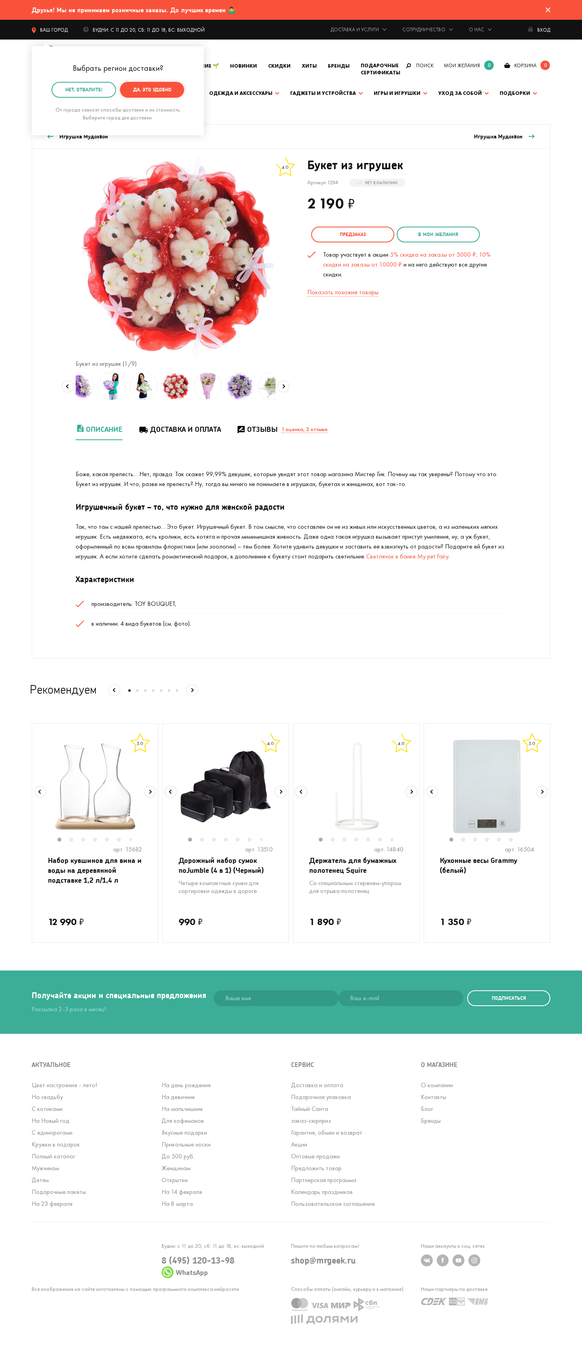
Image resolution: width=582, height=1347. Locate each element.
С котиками (47, 1109)
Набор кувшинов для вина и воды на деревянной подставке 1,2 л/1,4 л (95, 870)
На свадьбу (47, 1097)
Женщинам (176, 1168)
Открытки (175, 1180)
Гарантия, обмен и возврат (326, 1132)
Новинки (243, 65)
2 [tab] (75, 840)
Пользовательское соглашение (333, 1203)
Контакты (433, 1097)
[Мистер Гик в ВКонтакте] (427, 1260)
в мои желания (438, 234)
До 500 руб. (178, 1156)
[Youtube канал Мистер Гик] (458, 1260)
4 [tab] (99, 840)
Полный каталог (53, 1156)
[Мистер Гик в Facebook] (443, 1260)
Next (283, 386)
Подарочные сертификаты (380, 69)
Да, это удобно (152, 90)
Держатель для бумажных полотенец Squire (352, 865)
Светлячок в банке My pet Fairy (407, 556)
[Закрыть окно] (548, 10)
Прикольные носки (186, 1144)
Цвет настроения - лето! (64, 1085)
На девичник (178, 1097)
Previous (68, 386)
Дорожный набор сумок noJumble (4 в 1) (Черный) (221, 865)
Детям (40, 1180)
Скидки (279, 65)
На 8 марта (177, 1203)
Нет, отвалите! (84, 90)
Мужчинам (45, 1168)
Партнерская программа (323, 1180)
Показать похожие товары (342, 292)
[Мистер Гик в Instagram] (474, 1260)
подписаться (509, 998)
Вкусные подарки (184, 1132)
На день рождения (186, 1085)
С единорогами (52, 1132)
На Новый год (50, 1120)
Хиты (309, 65)
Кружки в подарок (56, 1144)
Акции (299, 1144)
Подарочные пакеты (59, 1192)
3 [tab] (87, 840)
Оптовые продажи (315, 1156)
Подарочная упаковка (321, 1097)
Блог (427, 1109)
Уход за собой (460, 93)
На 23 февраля (52, 1203)
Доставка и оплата (185, 429)
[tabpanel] (95, 787)
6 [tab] (123, 840)
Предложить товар (316, 1168)
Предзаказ (353, 234)
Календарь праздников (322, 1192)
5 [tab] (111, 840)
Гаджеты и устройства (323, 93)
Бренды (339, 65)
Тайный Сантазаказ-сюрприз (311, 1115)
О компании (437, 1085)
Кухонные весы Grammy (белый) (478, 865)
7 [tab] (134, 840)
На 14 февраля (182, 1192)
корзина (525, 65)
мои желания (462, 65)
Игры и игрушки (397, 93)
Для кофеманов (183, 1120)
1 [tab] (63, 840)
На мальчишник (182, 1109)
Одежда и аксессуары (240, 93)
